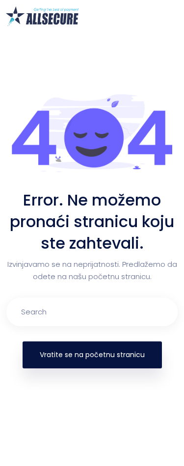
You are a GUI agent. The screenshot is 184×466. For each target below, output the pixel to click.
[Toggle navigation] (172, 16)
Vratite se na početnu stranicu (92, 355)
